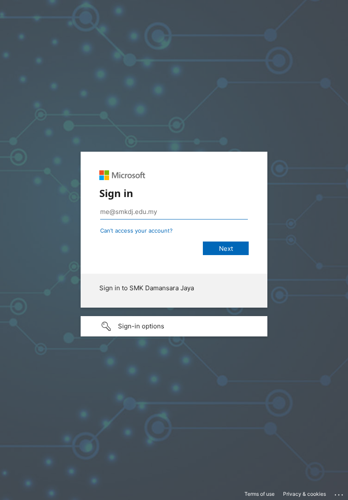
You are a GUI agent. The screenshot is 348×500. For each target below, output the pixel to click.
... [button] (339, 493)
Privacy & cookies (304, 494)
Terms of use (259, 494)
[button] (174, 326)
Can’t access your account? (136, 230)
